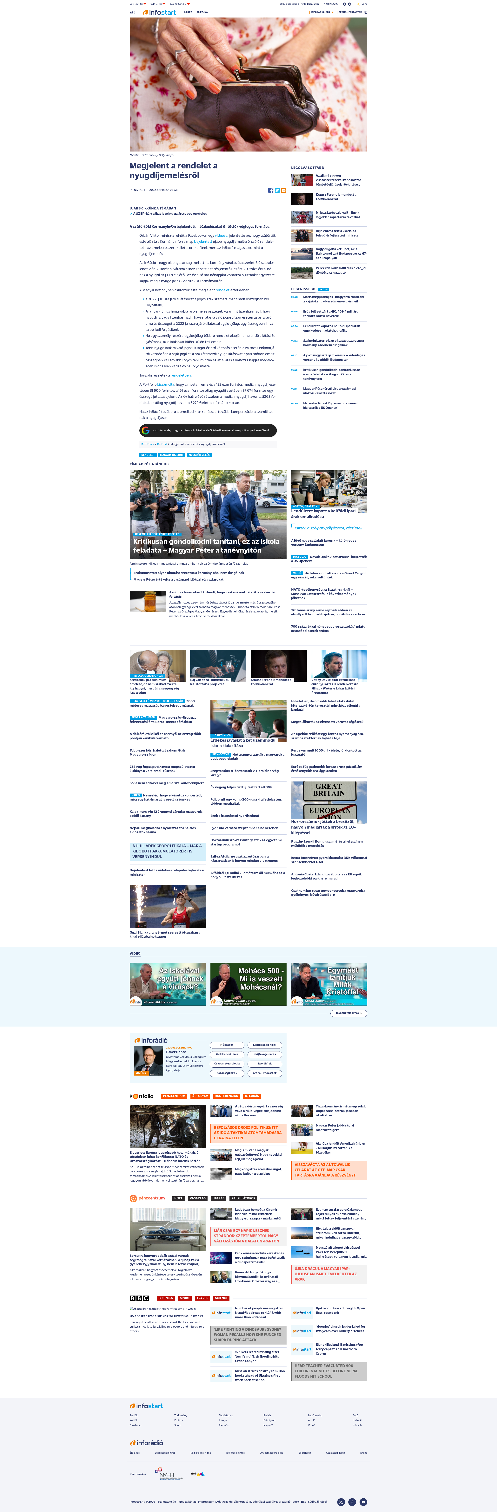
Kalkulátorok (243, 1198)
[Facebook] (352, 1502)
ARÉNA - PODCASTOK (350, 12)
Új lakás (252, 1096)
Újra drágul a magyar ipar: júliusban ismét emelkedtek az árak (326, 1274)
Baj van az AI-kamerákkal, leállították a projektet (209, 682)
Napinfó (268, 1425)
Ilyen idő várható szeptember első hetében (244, 828)
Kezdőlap (147, 444)
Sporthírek (305, 1453)
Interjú (223, 1420)
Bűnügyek (269, 1420)
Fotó (355, 1415)
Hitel (178, 1198)
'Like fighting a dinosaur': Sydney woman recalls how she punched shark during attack (248, 1335)
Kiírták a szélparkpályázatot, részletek (328, 528)
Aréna (363, 1453)
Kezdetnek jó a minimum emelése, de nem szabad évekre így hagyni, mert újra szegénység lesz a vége (154, 686)
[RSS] (341, 1502)
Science (221, 1298)
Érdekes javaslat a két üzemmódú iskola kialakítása (242, 743)
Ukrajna (202, 12)
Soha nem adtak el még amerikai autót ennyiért (167, 783)
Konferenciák (226, 1096)
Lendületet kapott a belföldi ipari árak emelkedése (323, 514)
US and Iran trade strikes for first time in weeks (166, 1316)
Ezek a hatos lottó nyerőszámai (234, 816)
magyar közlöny (171, 455)
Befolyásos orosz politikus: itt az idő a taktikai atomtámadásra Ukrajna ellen (248, 1133)
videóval (221, 236)
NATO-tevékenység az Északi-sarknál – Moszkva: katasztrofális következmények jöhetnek (323, 594)
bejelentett (203, 242)
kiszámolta (165, 385)
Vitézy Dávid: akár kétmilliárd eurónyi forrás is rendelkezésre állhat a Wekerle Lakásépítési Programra (334, 686)
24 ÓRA (324, 290)
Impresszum (206, 1502)
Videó (311, 1425)
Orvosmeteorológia (271, 1453)
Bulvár (267, 1415)
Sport (185, 1298)
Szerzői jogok (290, 1502)
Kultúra (178, 1420)
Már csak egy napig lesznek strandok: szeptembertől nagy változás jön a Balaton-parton (246, 1236)
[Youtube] (363, 1502)
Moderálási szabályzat (265, 1502)
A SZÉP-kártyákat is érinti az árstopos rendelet (170, 214)
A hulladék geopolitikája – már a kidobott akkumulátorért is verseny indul (167, 851)
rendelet (222, 290)
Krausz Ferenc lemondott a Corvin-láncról (271, 682)
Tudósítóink (226, 1415)
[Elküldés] (284, 190)
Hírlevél (357, 1420)
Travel (202, 1298)
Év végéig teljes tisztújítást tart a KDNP (241, 787)
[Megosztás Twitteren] (277, 190)
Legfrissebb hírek (165, 1453)
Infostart (137, 190)
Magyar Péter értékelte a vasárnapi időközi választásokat (178, 580)
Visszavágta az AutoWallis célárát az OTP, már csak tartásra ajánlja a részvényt (325, 1170)
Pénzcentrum (174, 1096)
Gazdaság (135, 1425)
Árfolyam (200, 1096)
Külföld (134, 1420)
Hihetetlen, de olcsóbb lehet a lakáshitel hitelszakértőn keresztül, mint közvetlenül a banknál (325, 706)
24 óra (188, 12)
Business (166, 1298)
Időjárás (357, 1425)
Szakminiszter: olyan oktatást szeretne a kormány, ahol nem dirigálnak (189, 573)
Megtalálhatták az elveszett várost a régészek (327, 722)
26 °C (363, 4)
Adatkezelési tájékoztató (232, 1502)
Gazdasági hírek (335, 1453)
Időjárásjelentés (235, 1453)
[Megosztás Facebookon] (271, 190)
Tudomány (180, 1415)
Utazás (218, 1198)
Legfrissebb (315, 1415)
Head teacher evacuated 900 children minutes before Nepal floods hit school (326, 1371)
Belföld (162, 444)
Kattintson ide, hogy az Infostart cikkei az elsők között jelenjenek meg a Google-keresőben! (211, 430)
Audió (311, 1420)
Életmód (224, 1425)
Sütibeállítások (317, 1502)
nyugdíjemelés (199, 455)
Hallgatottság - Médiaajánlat (177, 1502)
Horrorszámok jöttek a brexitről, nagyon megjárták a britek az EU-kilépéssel (323, 827)
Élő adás (228, 1045)
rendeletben (181, 376)
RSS (303, 1502)
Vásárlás (198, 1198)
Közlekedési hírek (200, 1453)
